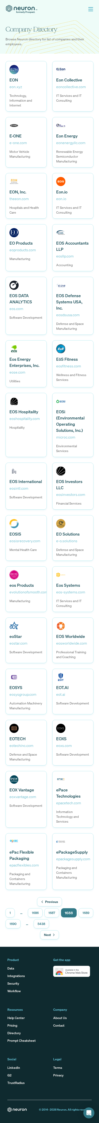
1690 (13, 924)
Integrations (16, 976)
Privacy (58, 1075)
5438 (41, 924)
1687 (51, 913)
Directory (14, 1033)
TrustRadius (16, 1083)
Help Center (16, 1018)
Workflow (14, 991)
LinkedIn (13, 1067)
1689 (85, 913)
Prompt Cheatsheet (21, 1040)
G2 (9, 1075)
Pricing (12, 1025)
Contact (58, 1025)
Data (10, 968)
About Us (60, 1018)
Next (47, 935)
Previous (51, 902)
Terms (57, 1067)
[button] (90, 9)
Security (13, 983)
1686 (35, 913)
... (21, 913)
